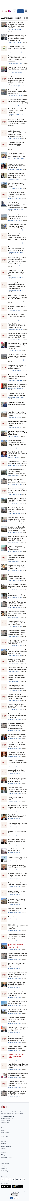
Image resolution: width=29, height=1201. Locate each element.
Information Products (6, 1157)
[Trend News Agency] (5, 1107)
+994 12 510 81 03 (5, 1120)
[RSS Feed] (24, 1179)
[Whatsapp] (2, 1179)
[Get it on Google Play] (17, 1186)
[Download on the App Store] (6, 1186)
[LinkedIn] (20, 1179)
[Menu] (26, 11)
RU (17, 1198)
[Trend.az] (6, 11)
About (2, 1139)
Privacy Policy (4, 1166)
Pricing (3, 1155)
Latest (3, 1130)
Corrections (4, 1148)
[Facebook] (6, 1179)
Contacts (3, 1143)
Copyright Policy (5, 1168)
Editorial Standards (6, 1146)
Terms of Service (5, 1163)
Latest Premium (5, 1132)
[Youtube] (13, 1179)
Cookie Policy (4, 1171)
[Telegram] (16, 1179)
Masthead (3, 1141)
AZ (14, 1198)
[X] (9, 1179)
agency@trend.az (5, 1122)
